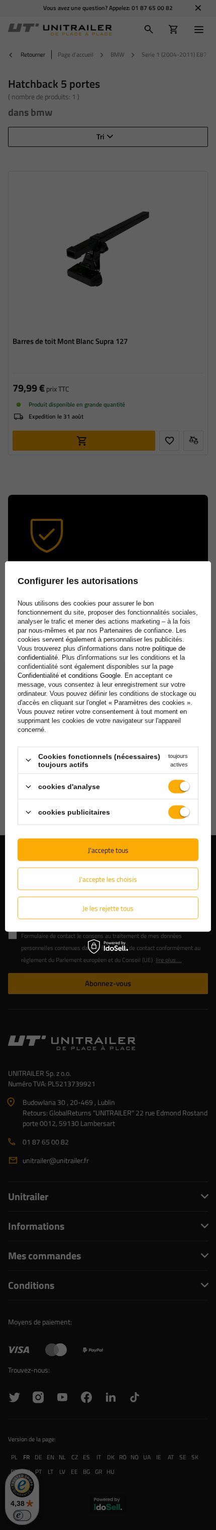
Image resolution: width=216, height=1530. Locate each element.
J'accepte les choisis (108, 878)
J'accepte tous (108, 849)
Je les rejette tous (108, 907)
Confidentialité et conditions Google (69, 675)
